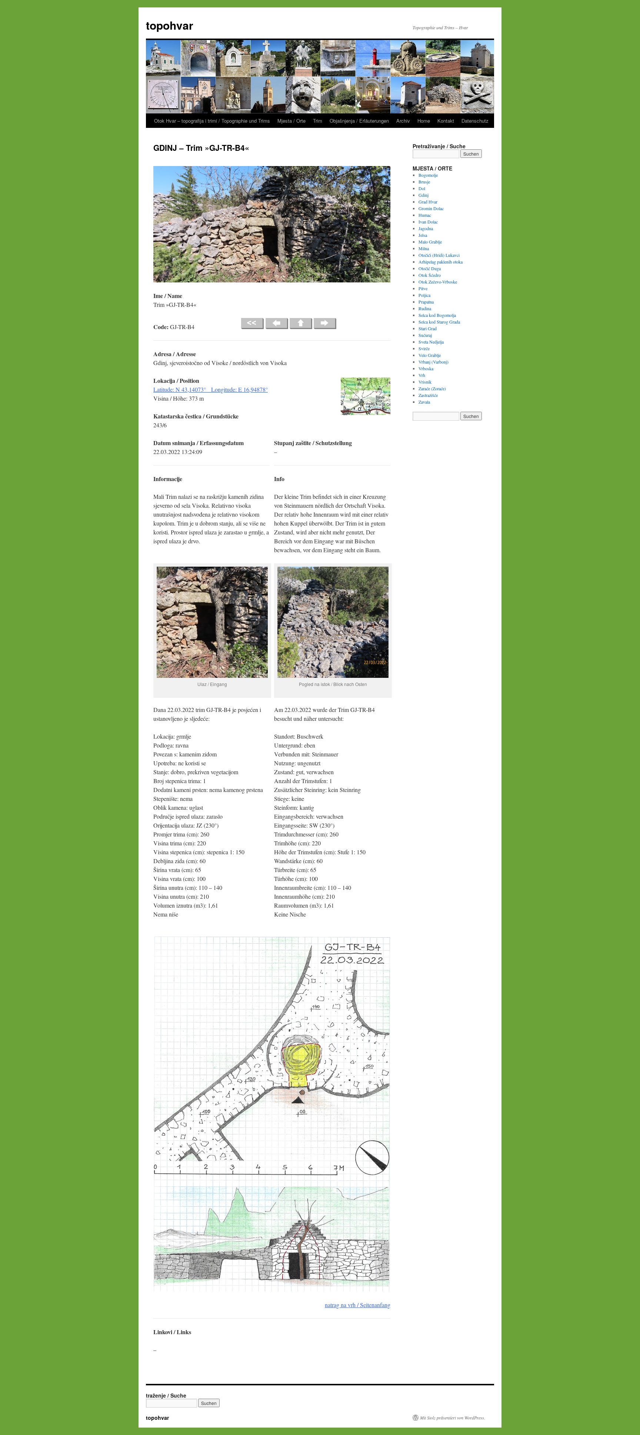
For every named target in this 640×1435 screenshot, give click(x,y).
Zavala (424, 402)
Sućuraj (425, 335)
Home (423, 120)
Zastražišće (428, 395)
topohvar (169, 25)
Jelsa (423, 235)
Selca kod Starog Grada (439, 322)
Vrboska (426, 368)
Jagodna (426, 228)
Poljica (424, 295)
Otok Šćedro (430, 275)
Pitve (423, 288)
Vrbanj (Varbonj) (434, 362)
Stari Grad (428, 328)
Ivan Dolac (428, 222)
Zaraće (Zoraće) (432, 388)
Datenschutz (475, 120)
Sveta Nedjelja (431, 342)
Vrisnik (425, 382)
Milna (424, 248)
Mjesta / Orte (291, 120)
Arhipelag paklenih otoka (441, 262)
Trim (317, 120)
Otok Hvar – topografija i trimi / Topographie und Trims (212, 120)
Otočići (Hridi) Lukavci (439, 255)
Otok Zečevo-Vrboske (438, 282)
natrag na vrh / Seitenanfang (357, 1305)
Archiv (403, 120)
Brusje (424, 182)
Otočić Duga (430, 268)
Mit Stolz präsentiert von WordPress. (452, 1418)
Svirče (424, 348)
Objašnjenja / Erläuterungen (359, 120)
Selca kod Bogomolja (437, 315)
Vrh (422, 375)
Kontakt (445, 120)
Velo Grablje (430, 355)
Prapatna (426, 302)
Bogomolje (428, 175)
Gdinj (424, 195)
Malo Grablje (430, 242)
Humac (425, 215)
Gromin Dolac (431, 208)
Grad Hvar (428, 202)
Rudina (425, 308)
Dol (422, 188)
